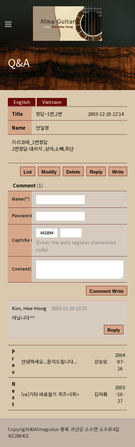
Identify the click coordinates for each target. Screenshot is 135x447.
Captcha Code (21, 240)
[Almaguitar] (67, 22)
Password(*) (21, 215)
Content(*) (21, 269)
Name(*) (21, 199)
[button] (29, 308)
